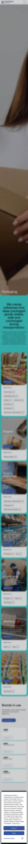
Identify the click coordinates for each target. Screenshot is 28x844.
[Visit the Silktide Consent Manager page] (22, 838)
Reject (14, 833)
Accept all (14, 828)
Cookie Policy (16, 823)
